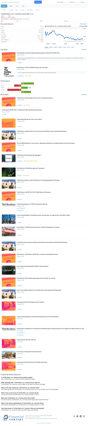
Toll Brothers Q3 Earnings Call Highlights (29, 155)
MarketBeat (20, 357)
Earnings (29, 75)
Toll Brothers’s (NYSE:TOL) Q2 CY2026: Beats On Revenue (34, 192)
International (30, 10)
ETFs (17, 6)
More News (83, 49)
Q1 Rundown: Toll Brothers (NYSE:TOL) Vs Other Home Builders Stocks (37, 254)
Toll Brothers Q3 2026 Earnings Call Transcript (31, 168)
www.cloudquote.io (48, 415)
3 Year (68, 47)
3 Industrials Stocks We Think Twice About (29, 119)
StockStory (20, 62)
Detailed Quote (83, 23)
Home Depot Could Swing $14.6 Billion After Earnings (33, 266)
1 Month (55, 47)
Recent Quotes (60, 2)
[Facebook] (77, 418)
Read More (84, 94)
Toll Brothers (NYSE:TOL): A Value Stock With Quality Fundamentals (22, 110)
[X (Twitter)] (74, 418)
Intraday (46, 47)
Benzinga (19, 138)
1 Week (51, 47)
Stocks (10, 6)
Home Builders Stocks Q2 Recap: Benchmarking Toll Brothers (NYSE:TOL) (38, 53)
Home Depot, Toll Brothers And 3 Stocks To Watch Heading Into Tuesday (38, 227)
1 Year (64, 47)
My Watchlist (72, 2)
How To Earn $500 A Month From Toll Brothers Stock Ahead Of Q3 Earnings (39, 290)
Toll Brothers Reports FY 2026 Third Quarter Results (32, 204)
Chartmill (5, 114)
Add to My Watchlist (26, 19)
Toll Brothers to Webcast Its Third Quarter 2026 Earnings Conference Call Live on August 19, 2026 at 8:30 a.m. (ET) (50, 328)
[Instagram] (83, 418)
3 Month (60, 47)
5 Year (72, 47)
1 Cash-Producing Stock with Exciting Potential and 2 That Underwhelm (38, 316)
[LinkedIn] (80, 418)
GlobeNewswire (20, 210)
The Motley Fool (21, 75)
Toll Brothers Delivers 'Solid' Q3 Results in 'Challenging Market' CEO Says (39, 180)
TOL (31, 14)
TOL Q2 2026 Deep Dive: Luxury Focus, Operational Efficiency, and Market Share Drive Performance (46, 143)
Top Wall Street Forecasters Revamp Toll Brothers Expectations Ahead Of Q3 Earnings (42, 242)
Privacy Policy (45, 418)
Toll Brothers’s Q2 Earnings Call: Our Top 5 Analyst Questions (35, 98)
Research (66, 21)
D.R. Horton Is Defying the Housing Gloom (29, 351)
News (16, 10)
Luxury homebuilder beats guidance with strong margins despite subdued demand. (37, 72)
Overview (11, 10)
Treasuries (37, 10)
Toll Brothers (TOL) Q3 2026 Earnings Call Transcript (33, 67)
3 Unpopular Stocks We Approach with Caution (30, 302)
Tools (23, 6)
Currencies (22, 10)
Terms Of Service (53, 418)
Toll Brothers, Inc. (22, 208)
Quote (17, 21)
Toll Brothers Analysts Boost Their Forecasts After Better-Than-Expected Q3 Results (42, 131)
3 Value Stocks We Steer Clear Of (26, 339)
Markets (4, 6)
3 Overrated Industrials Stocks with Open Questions (32, 362)
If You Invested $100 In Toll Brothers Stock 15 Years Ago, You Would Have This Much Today (44, 215)
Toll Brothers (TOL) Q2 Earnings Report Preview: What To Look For (36, 278)
